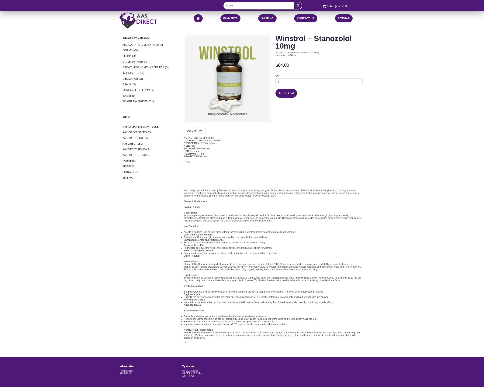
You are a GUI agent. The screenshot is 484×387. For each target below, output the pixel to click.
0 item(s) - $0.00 (337, 6)
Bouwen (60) (130, 50)
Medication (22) (133, 78)
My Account (190, 370)
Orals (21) (129, 84)
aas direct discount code (141, 126)
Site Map (128, 177)
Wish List (188, 376)
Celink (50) (129, 56)
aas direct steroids (137, 132)
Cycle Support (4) (135, 61)
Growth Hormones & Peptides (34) (146, 67)
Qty (277, 75)
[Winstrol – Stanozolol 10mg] (227, 79)
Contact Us (305, 18)
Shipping (267, 18)
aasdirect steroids (136, 155)
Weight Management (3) (138, 101)
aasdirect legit (134, 143)
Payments (230, 18)
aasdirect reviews (136, 149)
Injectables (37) (133, 73)
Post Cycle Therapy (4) (138, 90)
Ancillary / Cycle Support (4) (143, 44)
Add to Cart (286, 93)
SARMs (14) (129, 95)
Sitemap (344, 18)
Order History (192, 373)
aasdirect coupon (135, 138)
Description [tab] (194, 130)
